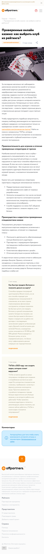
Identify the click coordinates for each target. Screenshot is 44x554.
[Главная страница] (10, 11)
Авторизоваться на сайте (23, 440)
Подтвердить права (9, 516)
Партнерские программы (11, 502)
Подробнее (13, 349)
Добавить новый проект (10, 519)
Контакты (5, 537)
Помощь (5, 528)
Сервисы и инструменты (10, 505)
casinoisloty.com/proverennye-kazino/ (16, 129)
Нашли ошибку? (14, 548)
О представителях (8, 513)
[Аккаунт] (36, 11)
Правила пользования (10, 531)
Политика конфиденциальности (13, 534)
